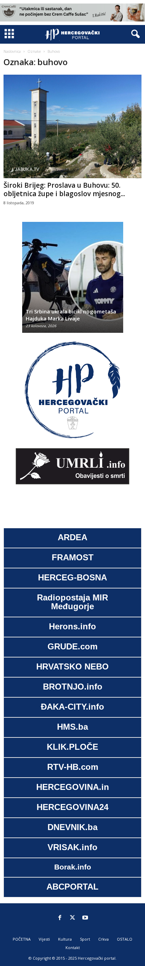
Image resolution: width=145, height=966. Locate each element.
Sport (85, 939)
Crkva (103, 939)
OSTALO (124, 939)
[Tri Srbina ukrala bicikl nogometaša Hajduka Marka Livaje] (72, 281)
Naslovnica (12, 51)
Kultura (65, 939)
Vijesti (44, 939)
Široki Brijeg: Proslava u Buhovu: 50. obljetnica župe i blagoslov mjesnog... (64, 189)
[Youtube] (85, 918)
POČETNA (22, 939)
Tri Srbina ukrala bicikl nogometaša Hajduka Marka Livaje (71, 315)
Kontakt (72, 947)
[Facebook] (59, 918)
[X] (72, 918)
